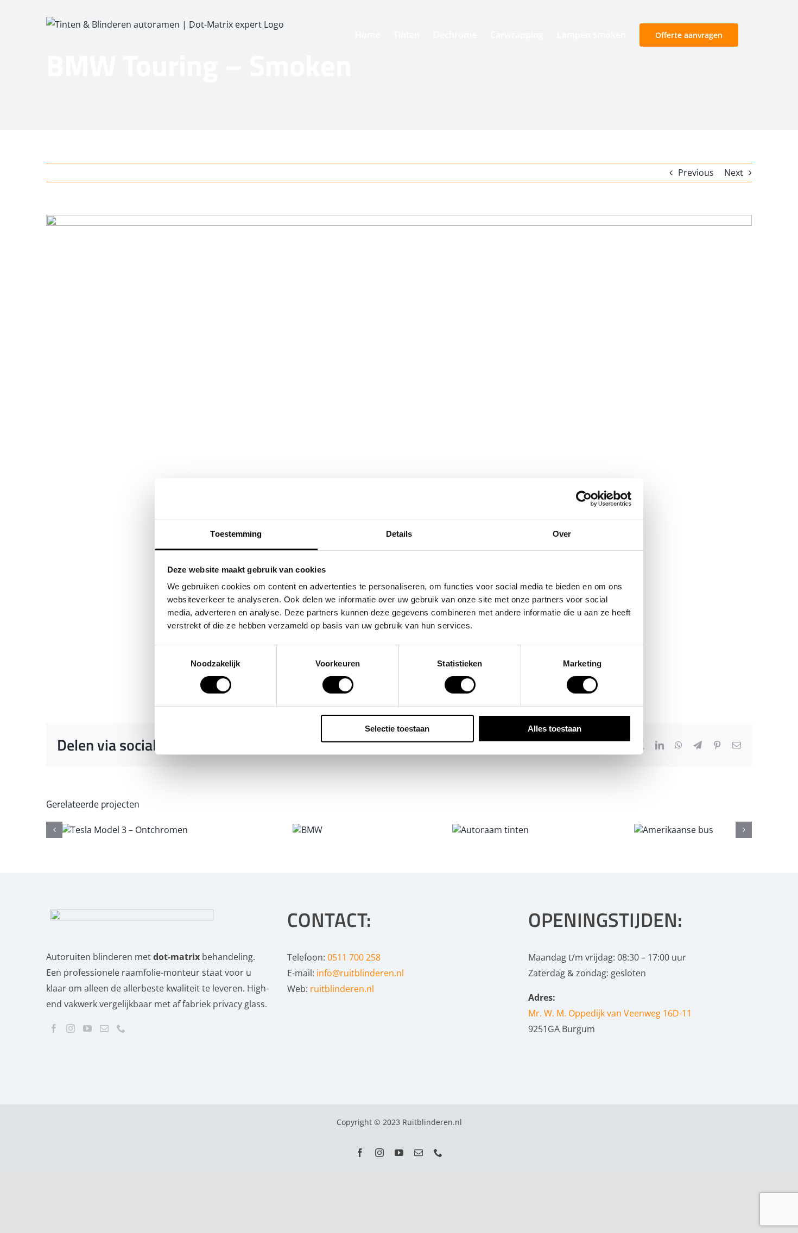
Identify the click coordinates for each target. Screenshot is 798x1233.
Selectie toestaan (397, 728)
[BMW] (307, 830)
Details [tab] (399, 533)
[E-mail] (736, 745)
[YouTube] (87, 1028)
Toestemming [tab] (236, 533)
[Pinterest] (717, 745)
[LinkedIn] (659, 745)
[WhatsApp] (678, 745)
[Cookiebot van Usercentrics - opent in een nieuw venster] (583, 498)
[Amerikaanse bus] (673, 830)
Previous (696, 173)
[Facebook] (53, 1028)
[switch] (337, 685)
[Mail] (104, 1028)
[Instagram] (70, 1028)
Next (733, 173)
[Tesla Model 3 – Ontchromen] (125, 830)
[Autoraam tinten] (490, 830)
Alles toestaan (554, 728)
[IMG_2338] (399, 450)
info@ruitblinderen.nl (360, 973)
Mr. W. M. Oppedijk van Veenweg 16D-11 (610, 1013)
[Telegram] (697, 745)
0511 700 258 (354, 957)
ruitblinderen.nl (342, 989)
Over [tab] (562, 533)
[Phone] (121, 1028)
